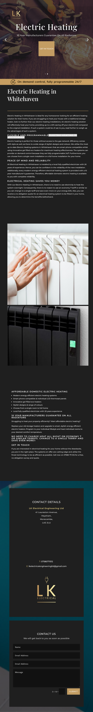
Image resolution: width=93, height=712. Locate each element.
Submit (73, 691)
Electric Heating (46, 26)
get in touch (46, 49)
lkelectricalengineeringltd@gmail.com (48, 566)
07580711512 (47, 561)
